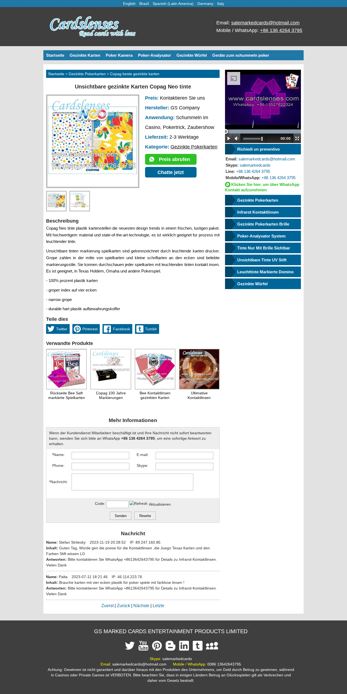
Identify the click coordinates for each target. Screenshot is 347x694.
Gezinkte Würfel (191, 55)
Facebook (121, 329)
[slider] (225, 131)
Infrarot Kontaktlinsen (258, 212)
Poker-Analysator (154, 55)
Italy (220, 3)
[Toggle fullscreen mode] (297, 138)
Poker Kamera (119, 55)
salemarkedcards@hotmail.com (265, 23)
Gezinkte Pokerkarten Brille (263, 224)
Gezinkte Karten (85, 55)
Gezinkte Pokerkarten (87, 74)
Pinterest (90, 329)
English (129, 3)
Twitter (62, 329)
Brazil (144, 3)
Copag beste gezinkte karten (134, 74)
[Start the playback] (229, 138)
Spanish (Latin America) (173, 3)
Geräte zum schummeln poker (240, 55)
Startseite (55, 55)
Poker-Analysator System (261, 236)
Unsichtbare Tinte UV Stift (262, 260)
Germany (205, 3)
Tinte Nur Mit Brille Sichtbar (263, 248)
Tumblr (151, 329)
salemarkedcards (248, 165)
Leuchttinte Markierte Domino (265, 272)
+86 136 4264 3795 (281, 30)
